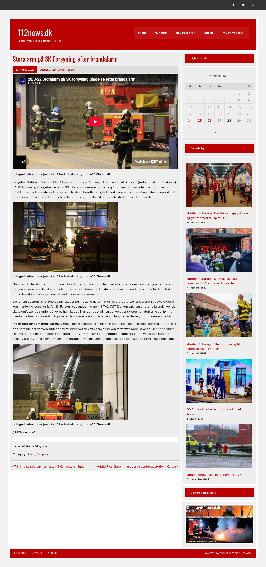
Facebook (20, 552)
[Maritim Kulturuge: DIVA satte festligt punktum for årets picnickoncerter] (219, 250)
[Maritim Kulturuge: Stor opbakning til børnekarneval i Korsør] (219, 315)
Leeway (246, 553)
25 (200, 120)
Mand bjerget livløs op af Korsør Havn (213, 475)
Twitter (37, 552)
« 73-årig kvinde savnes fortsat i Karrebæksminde (48, 466)
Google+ (53, 552)
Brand (31, 454)
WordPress (227, 553)
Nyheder (160, 33)
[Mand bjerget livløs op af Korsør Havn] (219, 446)
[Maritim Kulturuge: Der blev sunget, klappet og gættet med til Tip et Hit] (219, 185)
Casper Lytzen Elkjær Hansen (57, 69)
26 (209, 120)
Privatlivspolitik (233, 33)
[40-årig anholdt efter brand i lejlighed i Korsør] (219, 381)
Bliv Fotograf (185, 33)
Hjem (142, 33)
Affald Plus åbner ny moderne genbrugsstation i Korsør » (137, 466)
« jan (218, 132)
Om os (208, 33)
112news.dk (34, 32)
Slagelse (42, 454)
